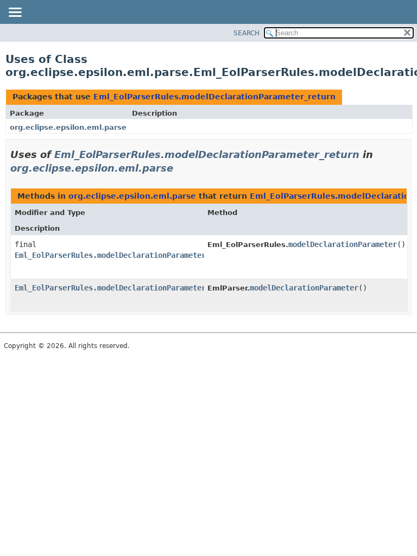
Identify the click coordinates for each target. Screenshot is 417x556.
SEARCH (246, 33)
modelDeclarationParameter (342, 244)
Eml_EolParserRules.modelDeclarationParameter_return (214, 96)
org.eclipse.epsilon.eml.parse (68, 127)
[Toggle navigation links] (14, 13)
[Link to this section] (180, 168)
